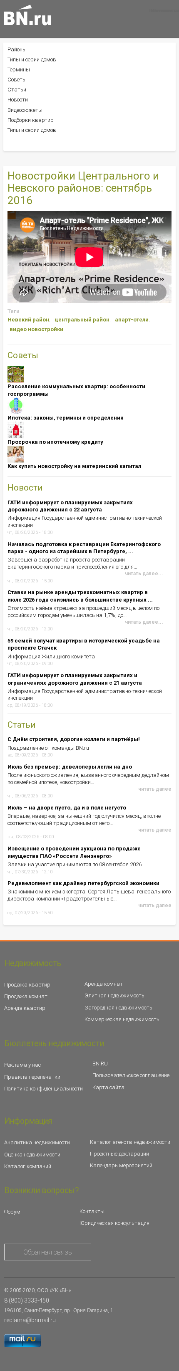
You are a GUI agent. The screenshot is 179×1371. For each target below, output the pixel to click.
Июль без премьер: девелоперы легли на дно (69, 767)
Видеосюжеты (24, 110)
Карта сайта (108, 1087)
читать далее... (144, 574)
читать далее (155, 789)
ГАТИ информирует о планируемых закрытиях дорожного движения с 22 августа (70, 506)
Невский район (28, 319)
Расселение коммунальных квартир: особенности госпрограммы (76, 390)
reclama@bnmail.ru (30, 1320)
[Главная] (27, 15)
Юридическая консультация (114, 1223)
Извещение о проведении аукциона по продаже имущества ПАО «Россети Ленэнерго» (74, 852)
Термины (18, 69)
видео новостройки (36, 329)
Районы (17, 49)
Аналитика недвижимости (37, 1142)
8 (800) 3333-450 (26, 1300)
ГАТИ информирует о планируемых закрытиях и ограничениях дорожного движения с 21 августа (74, 679)
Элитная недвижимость (114, 995)
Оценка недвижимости (32, 1154)
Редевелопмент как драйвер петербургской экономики (83, 883)
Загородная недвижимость (118, 1007)
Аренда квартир (24, 1008)
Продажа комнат (25, 996)
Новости (17, 99)
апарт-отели (132, 319)
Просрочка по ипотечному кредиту (55, 442)
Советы (17, 79)
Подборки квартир (30, 120)
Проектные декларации (119, 1154)
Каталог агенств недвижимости (130, 1142)
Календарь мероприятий (121, 1165)
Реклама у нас (22, 1065)
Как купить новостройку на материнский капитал (74, 466)
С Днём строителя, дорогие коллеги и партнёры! (73, 739)
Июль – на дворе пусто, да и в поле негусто (66, 807)
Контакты (92, 1211)
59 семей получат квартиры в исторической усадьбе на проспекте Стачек (83, 644)
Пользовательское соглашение (130, 1075)
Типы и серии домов (31, 59)
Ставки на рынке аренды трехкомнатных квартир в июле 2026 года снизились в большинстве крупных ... (80, 596)
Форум (12, 1212)
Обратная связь (47, 1252)
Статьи (16, 89)
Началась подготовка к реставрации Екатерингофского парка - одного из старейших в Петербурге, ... (84, 548)
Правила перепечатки (32, 1077)
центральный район (82, 319)
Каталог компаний (27, 1166)
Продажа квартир (27, 984)
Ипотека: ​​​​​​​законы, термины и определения (65, 418)
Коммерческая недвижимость (122, 1019)
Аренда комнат (104, 984)
